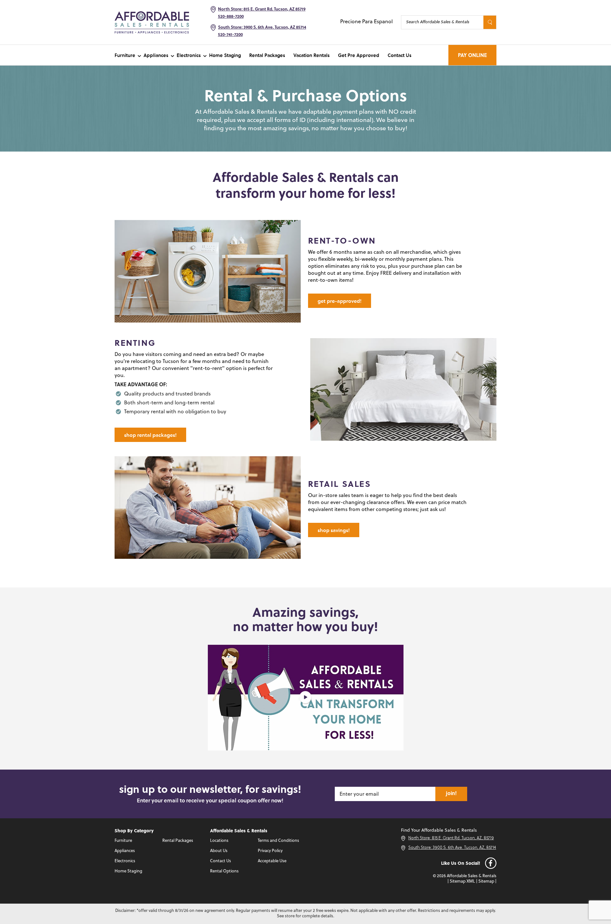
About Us (219, 851)
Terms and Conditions (278, 840)
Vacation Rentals (311, 55)
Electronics (189, 55)
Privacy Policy (270, 851)
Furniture (125, 55)
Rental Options (224, 871)
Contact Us (399, 55)
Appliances (156, 55)
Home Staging (225, 55)
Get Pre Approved (358, 55)
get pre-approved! (340, 300)
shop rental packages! (150, 434)
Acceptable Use (272, 861)
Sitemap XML (462, 881)
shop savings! (334, 530)
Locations (219, 840)
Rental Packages (267, 55)
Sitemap (486, 881)
